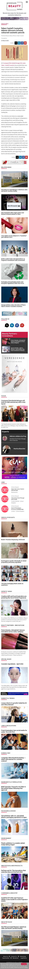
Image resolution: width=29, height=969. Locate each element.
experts (5, 431)
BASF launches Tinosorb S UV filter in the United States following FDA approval (13, 788)
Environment (6, 838)
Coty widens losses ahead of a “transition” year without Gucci (14, 236)
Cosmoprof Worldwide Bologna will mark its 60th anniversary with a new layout (13, 402)
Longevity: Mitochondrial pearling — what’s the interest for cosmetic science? (13, 759)
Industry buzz (4, 23)
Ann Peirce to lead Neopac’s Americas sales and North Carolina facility (14, 190)
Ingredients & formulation (11, 782)
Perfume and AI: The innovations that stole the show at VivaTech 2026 (13, 871)
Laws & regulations (8, 725)
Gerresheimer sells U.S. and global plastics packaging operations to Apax (14, 816)
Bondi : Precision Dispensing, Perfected (13, 539)
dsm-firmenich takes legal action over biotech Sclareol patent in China (12, 213)
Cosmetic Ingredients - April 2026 (12, 664)
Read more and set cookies (21, 967)
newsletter (15, 958)
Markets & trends (8, 698)
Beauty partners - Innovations (10, 335)
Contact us (14, 956)
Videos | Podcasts (8, 517)
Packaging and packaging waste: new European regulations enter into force (12, 282)
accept (24, 964)
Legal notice (24, 958)
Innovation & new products (11, 865)
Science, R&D (5, 753)
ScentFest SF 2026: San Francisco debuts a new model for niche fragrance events (14, 899)
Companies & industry (9, 893)
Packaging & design (8, 811)
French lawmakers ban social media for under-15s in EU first (14, 731)
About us (5, 956)
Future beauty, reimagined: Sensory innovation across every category (13, 630)
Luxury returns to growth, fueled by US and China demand (14, 703)
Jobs (3, 482)
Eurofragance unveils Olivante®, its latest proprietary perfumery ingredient (13, 561)
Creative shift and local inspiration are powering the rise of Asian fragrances (14, 597)
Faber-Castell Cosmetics (8, 65)
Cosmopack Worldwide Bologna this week (14, 63)
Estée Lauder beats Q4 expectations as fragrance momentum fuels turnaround (13, 259)
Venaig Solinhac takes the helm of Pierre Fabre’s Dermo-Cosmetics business (13, 305)
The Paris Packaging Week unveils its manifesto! (12, 584)
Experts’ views (6, 591)
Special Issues (6, 659)
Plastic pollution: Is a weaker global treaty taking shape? (13, 843)
